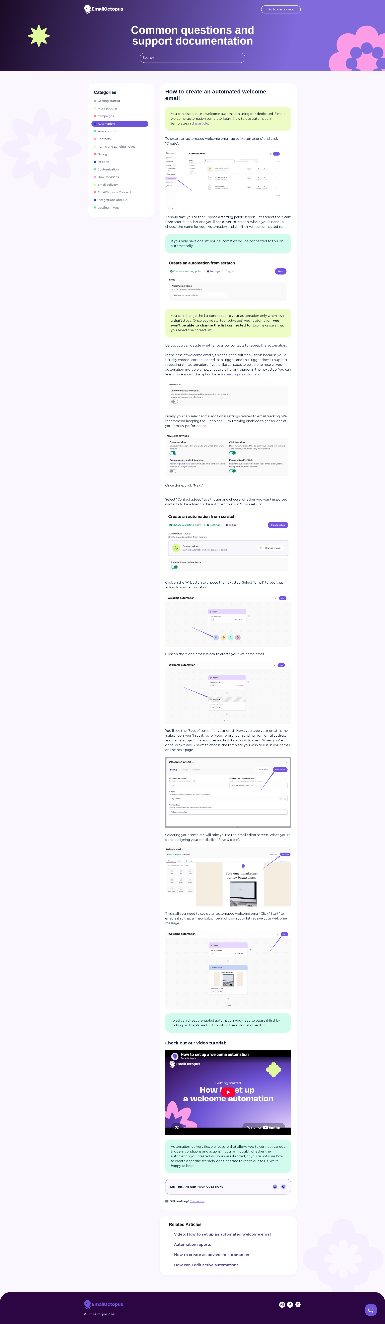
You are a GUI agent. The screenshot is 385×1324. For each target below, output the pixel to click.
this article (200, 123)
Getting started (109, 101)
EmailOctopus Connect (114, 192)
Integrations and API (113, 200)
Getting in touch (110, 207)
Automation (106, 124)
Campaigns (106, 116)
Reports (103, 162)
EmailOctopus (97, 1314)
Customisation (108, 169)
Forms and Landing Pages (117, 146)
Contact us (197, 1201)
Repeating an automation (241, 374)
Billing (102, 154)
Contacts (104, 139)
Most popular (107, 108)
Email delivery (108, 185)
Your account (107, 131)
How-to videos (108, 177)
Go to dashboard (280, 9)
